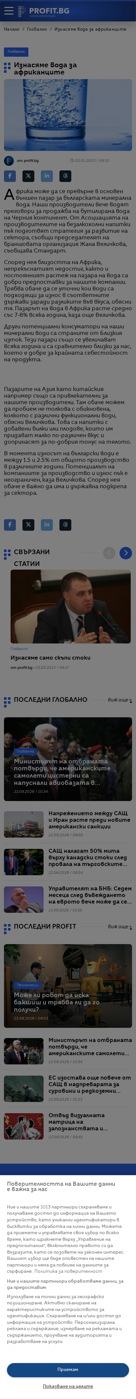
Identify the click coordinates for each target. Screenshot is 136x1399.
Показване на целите (68, 1386)
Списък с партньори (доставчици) (47, 1349)
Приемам (67, 1370)
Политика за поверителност (68, 1271)
